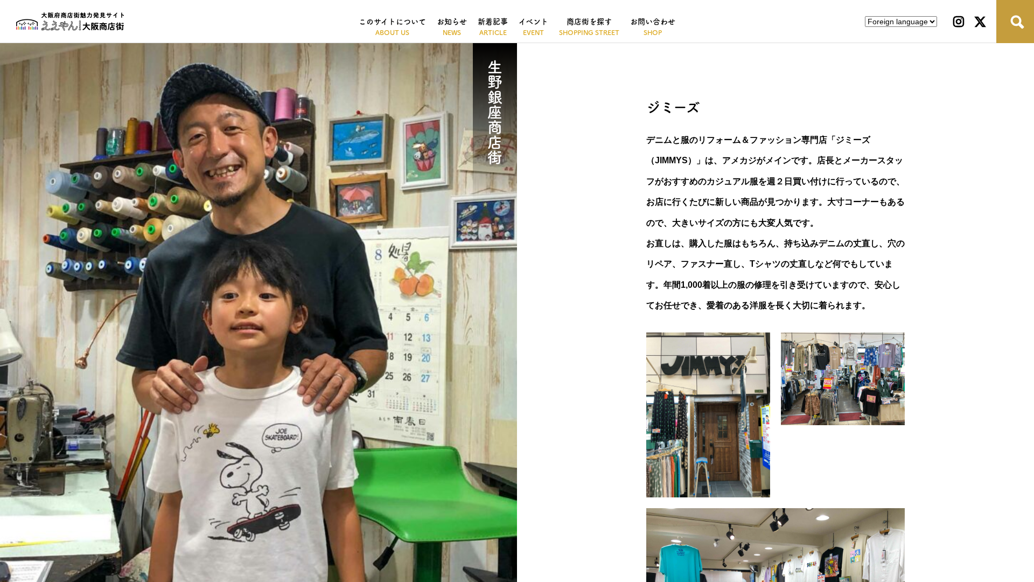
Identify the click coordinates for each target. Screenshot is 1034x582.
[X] (980, 21)
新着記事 (493, 21)
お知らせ (452, 21)
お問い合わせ (652, 21)
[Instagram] (958, 21)
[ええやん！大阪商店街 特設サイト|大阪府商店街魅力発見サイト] (70, 21)
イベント (533, 21)
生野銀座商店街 (494, 112)
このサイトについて (392, 21)
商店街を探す (589, 21)
